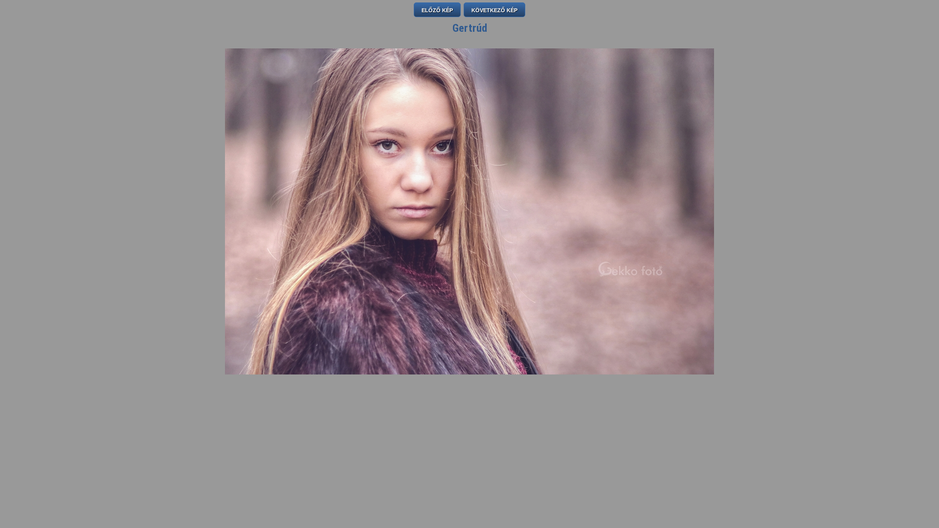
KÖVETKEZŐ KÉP (494, 10)
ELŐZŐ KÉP (437, 10)
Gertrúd (469, 28)
